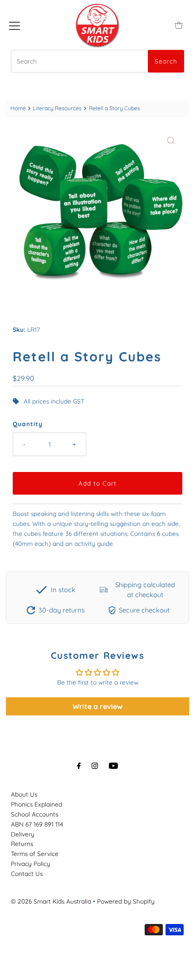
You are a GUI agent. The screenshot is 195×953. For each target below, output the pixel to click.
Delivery (22, 834)
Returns (22, 843)
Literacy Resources (57, 108)
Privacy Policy (30, 863)
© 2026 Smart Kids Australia (51, 901)
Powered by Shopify (126, 901)
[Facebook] (79, 766)
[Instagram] (95, 766)
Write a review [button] (97, 706)
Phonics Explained (36, 804)
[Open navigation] (14, 25)
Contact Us (27, 873)
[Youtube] (113, 766)
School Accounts (34, 814)
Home (18, 108)
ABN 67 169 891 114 (37, 824)
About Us (24, 794)
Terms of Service (34, 853)
